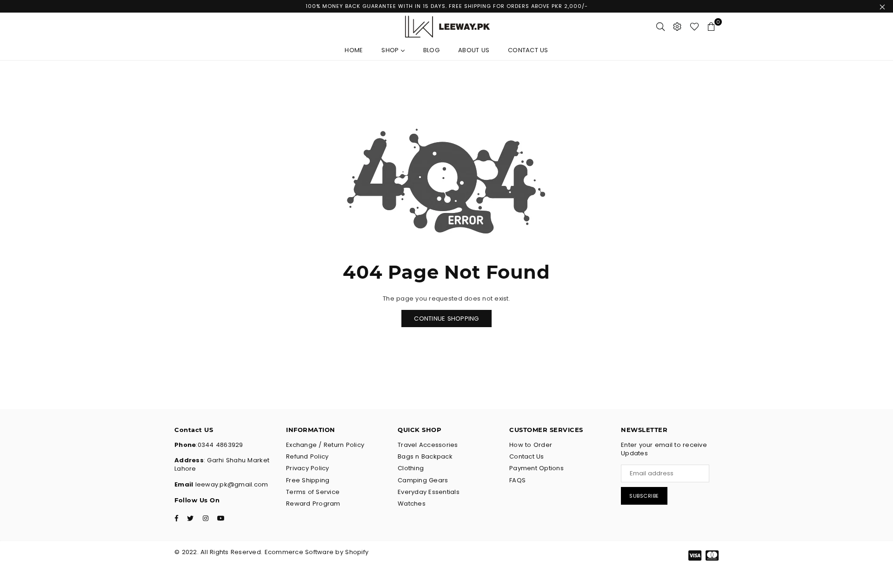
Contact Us (528, 50)
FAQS (517, 480)
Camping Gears (423, 480)
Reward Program (313, 503)
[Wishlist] (694, 27)
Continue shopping (446, 318)
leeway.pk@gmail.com (230, 484)
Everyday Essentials (429, 491)
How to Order (530, 444)
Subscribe (644, 496)
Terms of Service (313, 491)
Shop (390, 50)
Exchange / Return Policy (325, 444)
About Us (473, 50)
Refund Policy (307, 456)
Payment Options (536, 468)
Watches (412, 503)
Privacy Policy (307, 468)
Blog (431, 50)
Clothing (411, 468)
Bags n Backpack (425, 456)
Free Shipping (307, 480)
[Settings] (677, 27)
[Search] (660, 27)
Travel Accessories (428, 444)
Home (354, 50)
